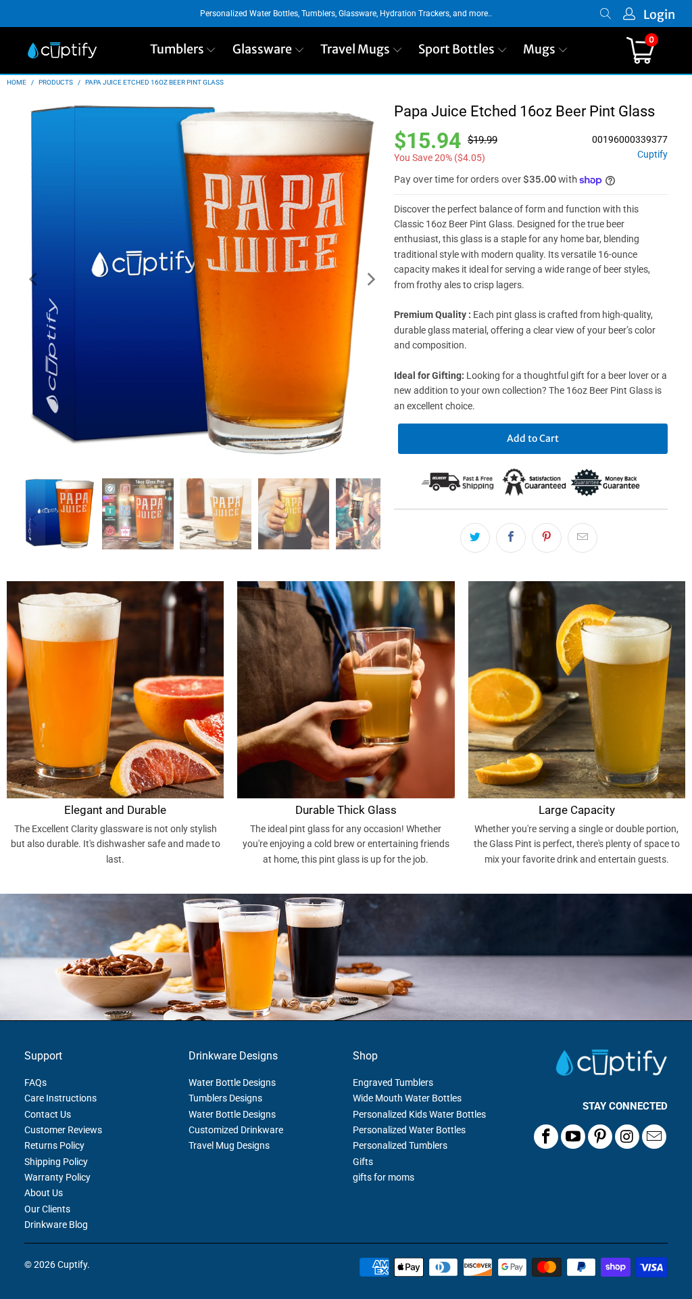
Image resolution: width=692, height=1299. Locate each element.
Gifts (363, 1161)
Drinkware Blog (56, 1224)
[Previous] (34, 279)
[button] (183, 50)
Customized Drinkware (236, 1129)
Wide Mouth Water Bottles (407, 1098)
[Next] (370, 279)
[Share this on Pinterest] (547, 538)
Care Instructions (60, 1098)
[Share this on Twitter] (475, 538)
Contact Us (47, 1114)
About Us (43, 1192)
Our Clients (47, 1209)
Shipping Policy (56, 1161)
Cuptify (652, 154)
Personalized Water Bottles (409, 1129)
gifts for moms (383, 1177)
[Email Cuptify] (654, 1136)
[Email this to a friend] (582, 538)
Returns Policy (54, 1145)
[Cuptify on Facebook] (546, 1136)
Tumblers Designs (225, 1098)
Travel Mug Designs (229, 1145)
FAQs (35, 1082)
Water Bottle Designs (232, 1082)
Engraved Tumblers (393, 1082)
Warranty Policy (57, 1177)
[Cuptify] (62, 50)
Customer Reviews (63, 1129)
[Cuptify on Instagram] (627, 1136)
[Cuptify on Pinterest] (600, 1136)
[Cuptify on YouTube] (573, 1136)
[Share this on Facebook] (511, 538)
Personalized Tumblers (400, 1145)
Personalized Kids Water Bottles (419, 1114)
